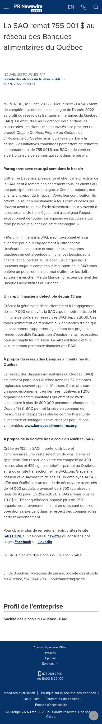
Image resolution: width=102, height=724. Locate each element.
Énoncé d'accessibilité (51, 704)
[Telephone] (84, 7)
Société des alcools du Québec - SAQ (35, 619)
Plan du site (31, 698)
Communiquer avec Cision (50, 647)
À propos (50, 658)
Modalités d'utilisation (19, 692)
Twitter (55, 536)
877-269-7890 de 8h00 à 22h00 (50, 676)
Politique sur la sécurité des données (68, 692)
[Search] (96, 7)
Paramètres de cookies (62, 698)
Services (49, 663)
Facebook (22, 541)
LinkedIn (44, 541)
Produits (50, 653)
